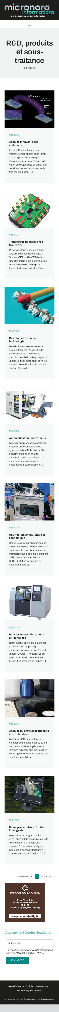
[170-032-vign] (29, 776)
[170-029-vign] (29, 287)
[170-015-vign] (29, 484)
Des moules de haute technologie (22, 340)
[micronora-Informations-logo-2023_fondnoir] (29, 4)
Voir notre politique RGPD (30, 953)
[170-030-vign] (29, 387)
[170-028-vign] (29, 191)
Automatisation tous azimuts (27, 438)
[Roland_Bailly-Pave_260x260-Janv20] (25, 884)
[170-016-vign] (29, 680)
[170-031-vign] (29, 584)
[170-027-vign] (29, 91)
